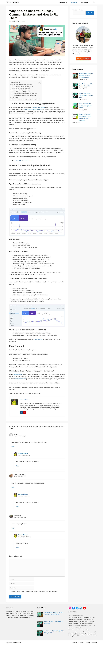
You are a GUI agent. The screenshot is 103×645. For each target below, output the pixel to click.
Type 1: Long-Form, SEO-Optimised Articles (23, 91)
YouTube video (37, 339)
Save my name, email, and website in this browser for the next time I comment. (34, 591)
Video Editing (62, 2)
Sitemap (88, 642)
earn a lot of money (39, 107)
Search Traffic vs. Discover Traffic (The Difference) (25, 95)
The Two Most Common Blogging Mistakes (21, 84)
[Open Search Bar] (94, 2)
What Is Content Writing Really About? (20, 90)
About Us (75, 642)
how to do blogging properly (33, 109)
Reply (13, 446)
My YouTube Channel (83, 58)
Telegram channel (20, 379)
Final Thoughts (14, 97)
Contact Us (81, 642)
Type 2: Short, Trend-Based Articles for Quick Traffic (25, 93)
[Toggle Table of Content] (38, 82)
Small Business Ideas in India (25, 161)
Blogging (74, 2)
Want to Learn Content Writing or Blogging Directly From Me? (27, 99)
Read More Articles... (79, 10)
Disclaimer (94, 642)
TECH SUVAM (12, 2)
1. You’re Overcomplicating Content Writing (23, 86)
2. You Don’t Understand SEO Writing (22, 88)
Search (90, 13)
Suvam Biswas (17, 374)
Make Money (85, 2)
